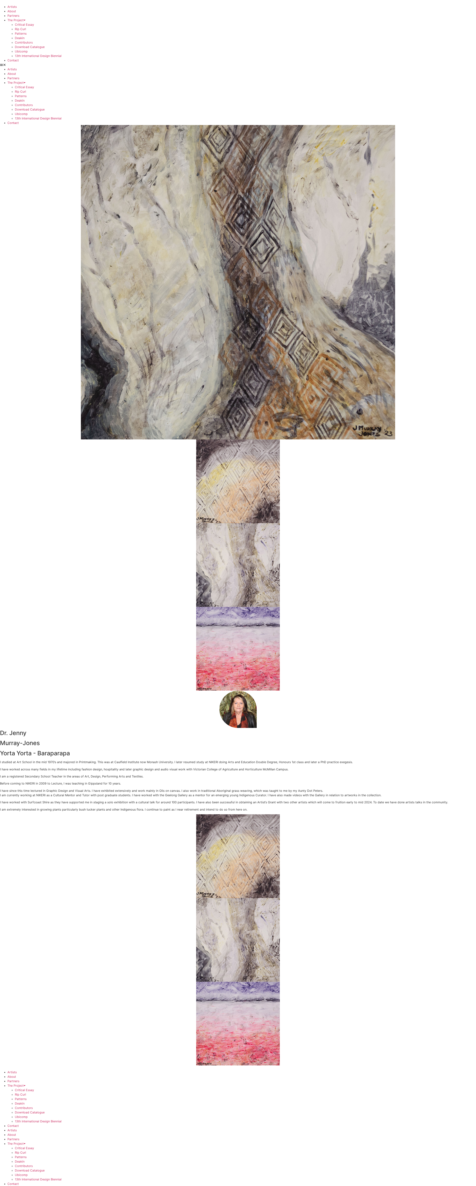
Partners (13, 15)
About (11, 11)
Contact (13, 60)
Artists (12, 7)
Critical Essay (24, 24)
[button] (238, 65)
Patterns (21, 33)
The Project (15, 20)
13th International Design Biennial (38, 56)
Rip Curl (20, 29)
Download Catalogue (30, 47)
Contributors (24, 42)
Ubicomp (21, 51)
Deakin (20, 38)
